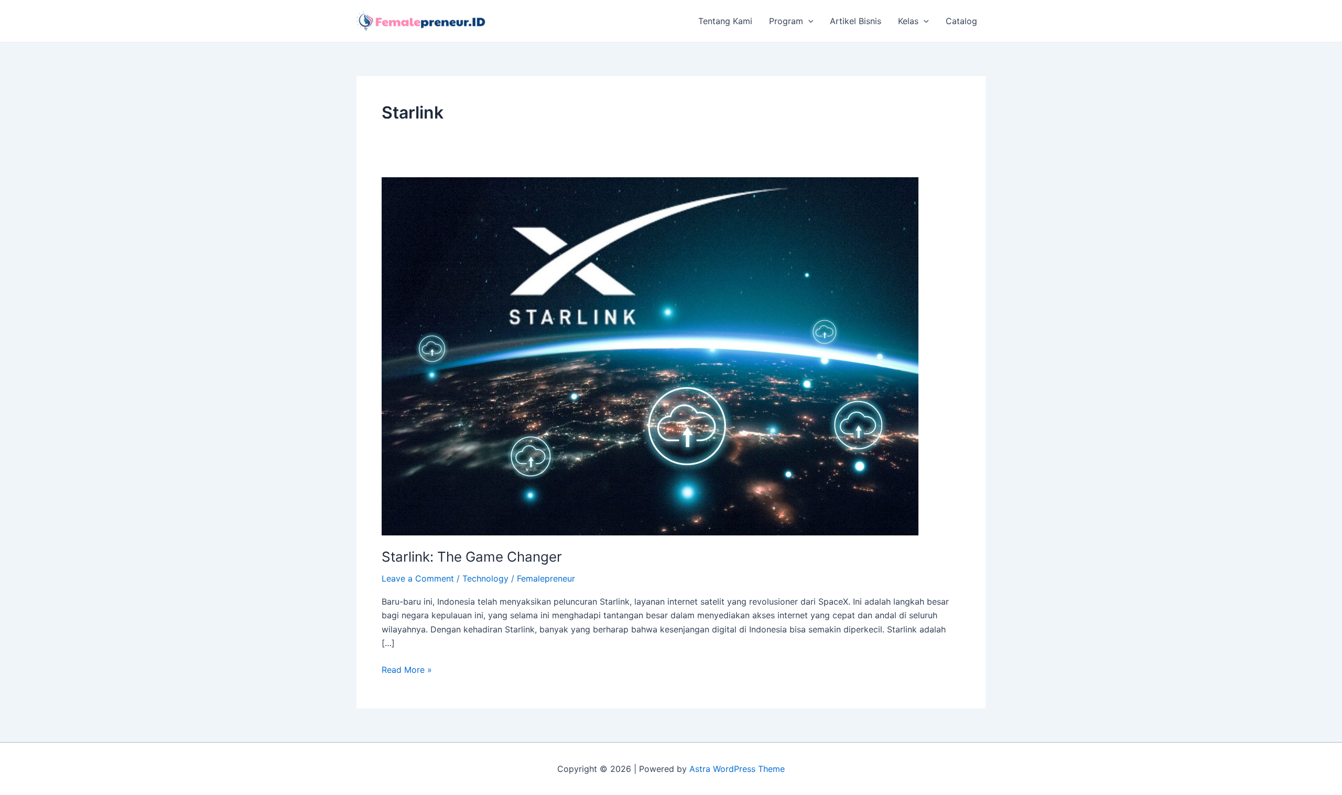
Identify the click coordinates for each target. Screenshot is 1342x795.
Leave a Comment (418, 578)
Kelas (908, 21)
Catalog (961, 21)
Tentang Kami (725, 21)
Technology (485, 578)
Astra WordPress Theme (737, 769)
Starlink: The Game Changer (472, 557)
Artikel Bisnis (855, 21)
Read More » (407, 669)
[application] (808, 21)
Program (786, 21)
